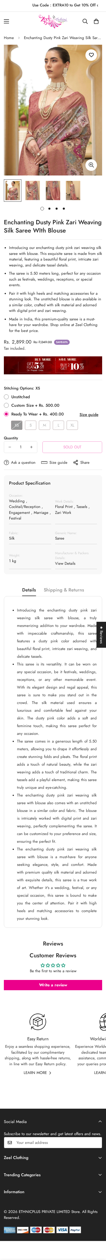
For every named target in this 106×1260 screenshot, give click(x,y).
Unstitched (20, 397)
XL (72, 425)
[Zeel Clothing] (53, 21)
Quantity (11, 438)
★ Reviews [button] (101, 635)
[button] (96, 21)
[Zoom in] (91, 165)
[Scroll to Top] (97, 1233)
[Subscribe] (96, 1142)
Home (9, 38)
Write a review (53, 985)
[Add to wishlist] (91, 55)
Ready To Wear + (37, 414)
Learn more (35, 1073)
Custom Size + (35, 405)
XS (17, 425)
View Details (65, 563)
